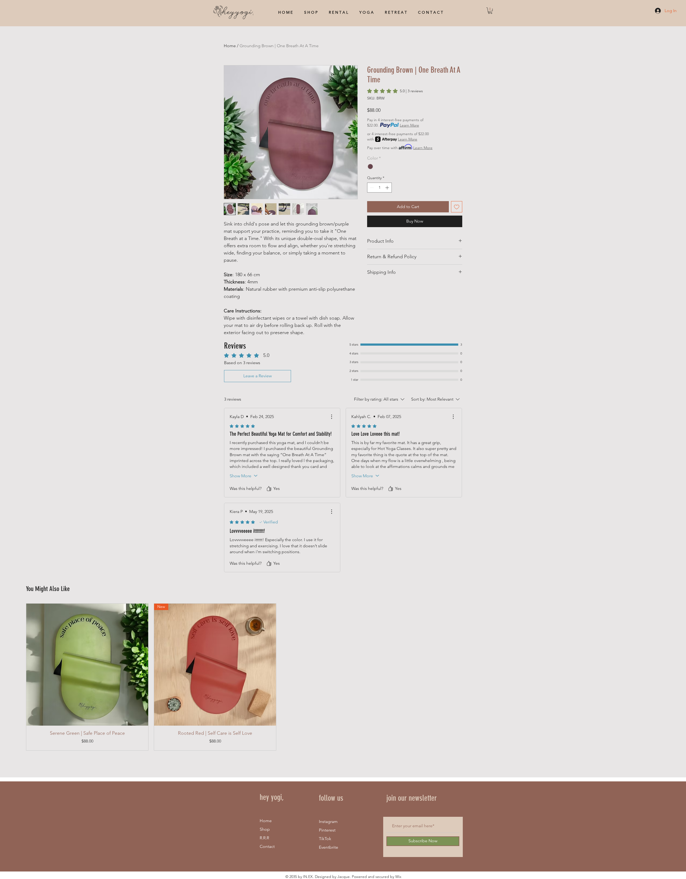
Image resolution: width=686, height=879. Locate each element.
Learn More (409, 125)
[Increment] (387, 187)
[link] (395, 90)
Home (230, 45)
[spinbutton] (379, 187)
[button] (490, 11)
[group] (343, 677)
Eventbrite (328, 847)
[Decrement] (371, 187)
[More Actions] (331, 416)
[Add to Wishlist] (456, 206)
